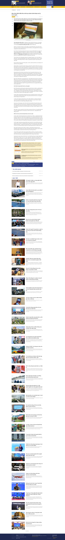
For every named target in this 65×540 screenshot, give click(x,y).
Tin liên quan (17, 169)
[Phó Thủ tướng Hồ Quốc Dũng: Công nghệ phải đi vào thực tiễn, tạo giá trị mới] (18, 506)
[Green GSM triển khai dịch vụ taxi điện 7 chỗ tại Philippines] (18, 193)
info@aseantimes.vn (55, 537)
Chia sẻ (13, 161)
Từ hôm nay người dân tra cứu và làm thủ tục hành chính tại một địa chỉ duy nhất (31, 149)
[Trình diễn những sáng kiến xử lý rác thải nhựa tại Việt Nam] (18, 311)
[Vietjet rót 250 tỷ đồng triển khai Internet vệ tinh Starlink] (18, 477)
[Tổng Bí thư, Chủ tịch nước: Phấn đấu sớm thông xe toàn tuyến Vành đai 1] (14, 3)
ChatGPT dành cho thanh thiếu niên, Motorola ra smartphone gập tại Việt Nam (33, 260)
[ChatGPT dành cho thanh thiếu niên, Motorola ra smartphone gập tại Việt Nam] (18, 262)
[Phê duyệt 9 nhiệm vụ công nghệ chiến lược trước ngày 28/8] (18, 184)
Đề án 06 (37, 164)
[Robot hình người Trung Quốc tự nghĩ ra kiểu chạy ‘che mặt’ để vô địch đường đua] (18, 232)
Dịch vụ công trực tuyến (23, 165)
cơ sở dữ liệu (23, 166)
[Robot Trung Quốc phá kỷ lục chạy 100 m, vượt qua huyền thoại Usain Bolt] (18, 203)
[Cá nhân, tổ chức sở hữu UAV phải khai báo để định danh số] (18, 428)
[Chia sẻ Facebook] (12, 21)
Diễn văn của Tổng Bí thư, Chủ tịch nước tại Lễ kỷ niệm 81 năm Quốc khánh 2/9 (22, 175)
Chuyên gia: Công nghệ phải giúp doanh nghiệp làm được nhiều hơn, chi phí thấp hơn (34, 494)
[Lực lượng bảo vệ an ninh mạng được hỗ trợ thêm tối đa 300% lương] (18, 340)
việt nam (19, 163)
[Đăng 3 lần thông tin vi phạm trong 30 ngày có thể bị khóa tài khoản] (18, 281)
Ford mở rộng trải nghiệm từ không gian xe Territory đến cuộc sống (21, 171)
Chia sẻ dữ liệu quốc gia (31, 165)
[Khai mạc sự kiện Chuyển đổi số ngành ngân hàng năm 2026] (18, 457)
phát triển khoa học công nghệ (31, 164)
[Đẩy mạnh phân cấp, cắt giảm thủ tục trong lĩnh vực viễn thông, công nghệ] (18, 252)
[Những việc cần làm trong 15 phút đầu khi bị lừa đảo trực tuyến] (18, 486)
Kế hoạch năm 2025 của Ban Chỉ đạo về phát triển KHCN (19, 164)
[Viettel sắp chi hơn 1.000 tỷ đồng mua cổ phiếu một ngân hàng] (18, 330)
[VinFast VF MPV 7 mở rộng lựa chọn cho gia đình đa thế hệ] (18, 350)
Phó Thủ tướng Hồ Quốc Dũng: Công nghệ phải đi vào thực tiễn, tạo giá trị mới (33, 504)
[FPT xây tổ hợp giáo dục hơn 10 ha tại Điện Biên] (18, 213)
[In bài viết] (12, 25)
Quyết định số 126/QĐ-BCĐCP (25, 163)
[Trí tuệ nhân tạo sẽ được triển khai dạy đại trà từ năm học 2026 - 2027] (18, 359)
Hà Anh (34, 161)
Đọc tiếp (15, 178)
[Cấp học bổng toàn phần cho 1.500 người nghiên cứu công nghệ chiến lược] (18, 389)
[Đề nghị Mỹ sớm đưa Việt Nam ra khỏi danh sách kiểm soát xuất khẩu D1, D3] (29, 3)
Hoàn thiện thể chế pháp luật (16, 165)
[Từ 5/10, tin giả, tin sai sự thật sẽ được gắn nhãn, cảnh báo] (18, 301)
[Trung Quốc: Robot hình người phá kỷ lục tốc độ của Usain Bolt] (18, 438)
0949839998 (54, 538)
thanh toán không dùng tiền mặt (16, 166)
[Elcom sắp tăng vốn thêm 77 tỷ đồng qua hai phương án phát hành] (18, 379)
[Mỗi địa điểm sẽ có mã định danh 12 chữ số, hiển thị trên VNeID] (18, 398)
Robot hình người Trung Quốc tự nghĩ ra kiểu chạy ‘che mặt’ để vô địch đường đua (34, 230)
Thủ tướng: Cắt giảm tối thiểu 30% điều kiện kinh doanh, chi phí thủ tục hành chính (31, 155)
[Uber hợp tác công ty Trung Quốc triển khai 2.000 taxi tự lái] (18, 516)
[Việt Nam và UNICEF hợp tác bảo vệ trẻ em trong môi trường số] (18, 242)
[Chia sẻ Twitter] (12, 23)
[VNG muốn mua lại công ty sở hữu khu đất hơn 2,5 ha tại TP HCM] (18, 418)
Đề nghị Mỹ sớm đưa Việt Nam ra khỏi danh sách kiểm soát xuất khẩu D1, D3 (22, 173)
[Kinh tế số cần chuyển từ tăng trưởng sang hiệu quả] (18, 525)
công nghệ (16, 163)
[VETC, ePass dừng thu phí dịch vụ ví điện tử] (18, 369)
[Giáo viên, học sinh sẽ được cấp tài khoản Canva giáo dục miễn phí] (18, 223)
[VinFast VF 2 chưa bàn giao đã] (18, 467)
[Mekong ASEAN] (49, 3)
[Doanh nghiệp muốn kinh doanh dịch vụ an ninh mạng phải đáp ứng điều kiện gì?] (18, 291)
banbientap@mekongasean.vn (35, 536)
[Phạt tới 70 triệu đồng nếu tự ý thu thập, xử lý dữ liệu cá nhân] (18, 271)
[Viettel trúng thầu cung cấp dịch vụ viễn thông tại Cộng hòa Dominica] (18, 320)
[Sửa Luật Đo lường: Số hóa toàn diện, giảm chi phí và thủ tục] (18, 408)
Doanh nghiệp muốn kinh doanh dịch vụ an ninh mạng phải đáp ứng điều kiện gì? (34, 289)
